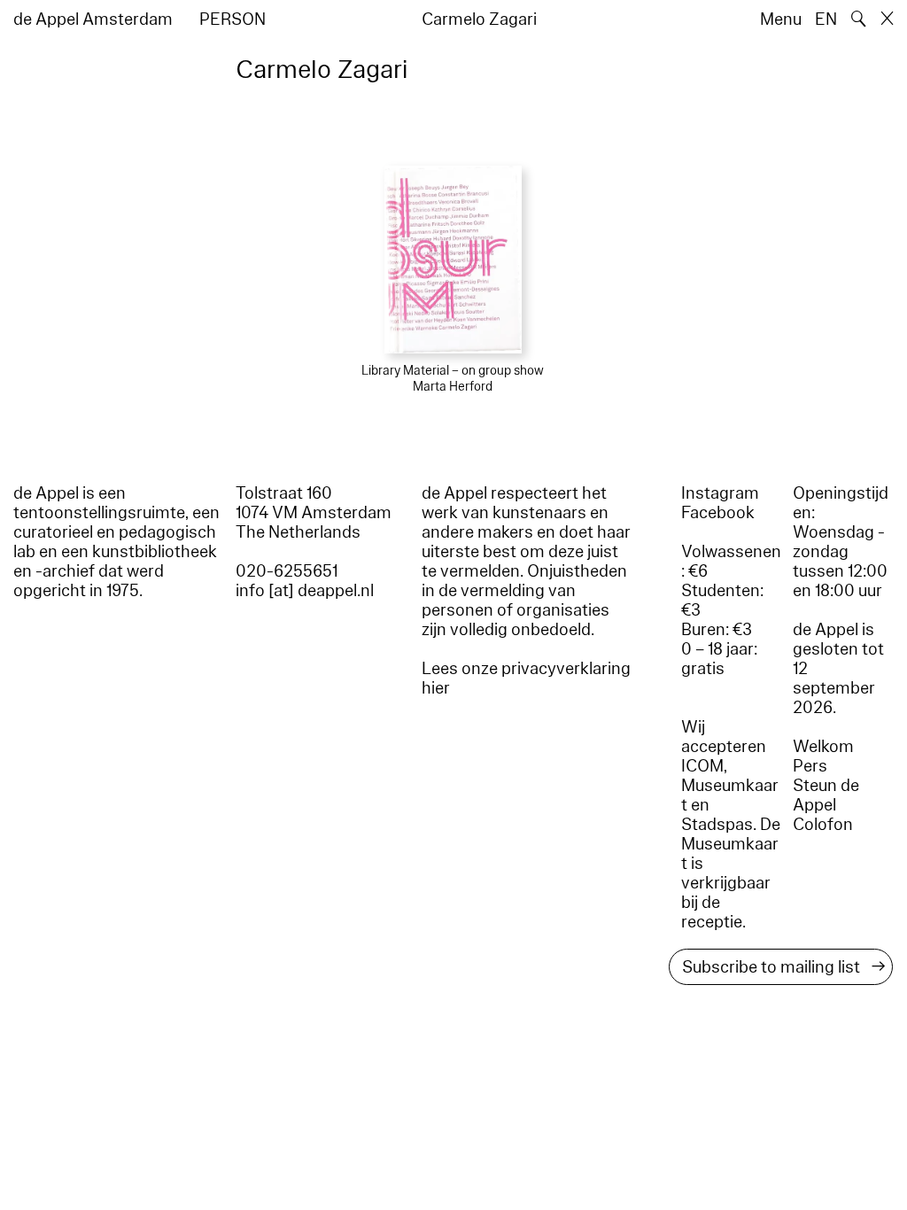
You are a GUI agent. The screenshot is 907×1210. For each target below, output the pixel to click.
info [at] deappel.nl (305, 590)
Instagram (720, 493)
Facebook (718, 512)
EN (826, 19)
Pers (810, 766)
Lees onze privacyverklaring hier (526, 678)
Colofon (823, 824)
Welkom (823, 746)
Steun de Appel (826, 795)
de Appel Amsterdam (93, 19)
